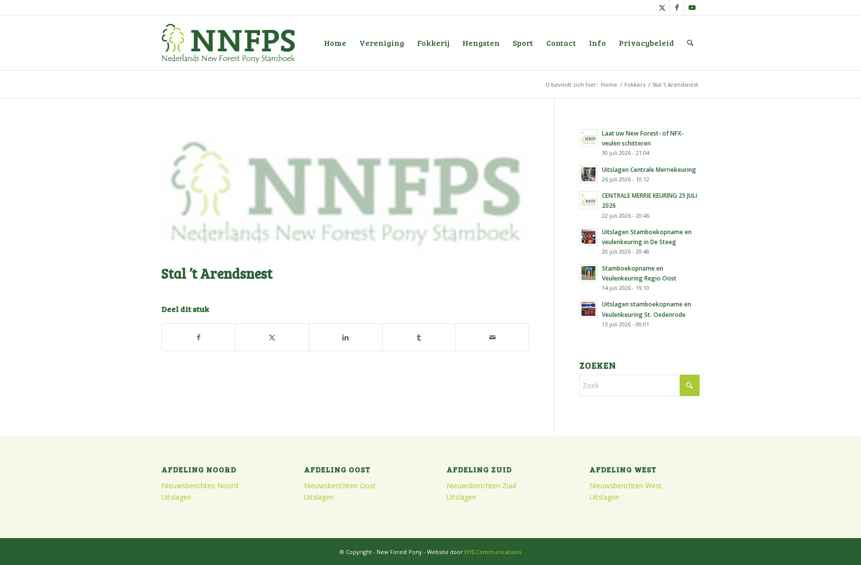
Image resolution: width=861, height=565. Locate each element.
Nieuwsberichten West (625, 485)
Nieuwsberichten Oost (340, 485)
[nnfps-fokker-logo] (345, 191)
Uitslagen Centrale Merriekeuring (649, 169)
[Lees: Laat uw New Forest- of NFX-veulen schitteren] (588, 138)
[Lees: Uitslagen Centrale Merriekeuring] (588, 174)
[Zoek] (690, 42)
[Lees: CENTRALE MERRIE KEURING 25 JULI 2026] (588, 200)
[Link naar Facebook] (677, 7)
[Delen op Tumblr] (419, 337)
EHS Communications (492, 552)
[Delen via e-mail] (492, 337)
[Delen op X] (272, 337)
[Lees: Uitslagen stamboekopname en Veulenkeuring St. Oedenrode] (588, 309)
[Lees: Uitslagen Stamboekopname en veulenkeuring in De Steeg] (588, 237)
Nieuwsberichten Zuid (481, 485)
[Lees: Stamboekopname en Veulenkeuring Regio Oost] (588, 273)
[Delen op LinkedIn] (345, 337)
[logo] (228, 42)
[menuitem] (335, 42)
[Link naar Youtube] (692, 7)
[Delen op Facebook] (198, 337)
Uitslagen (176, 497)
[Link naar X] (662, 7)
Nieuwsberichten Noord (199, 485)
